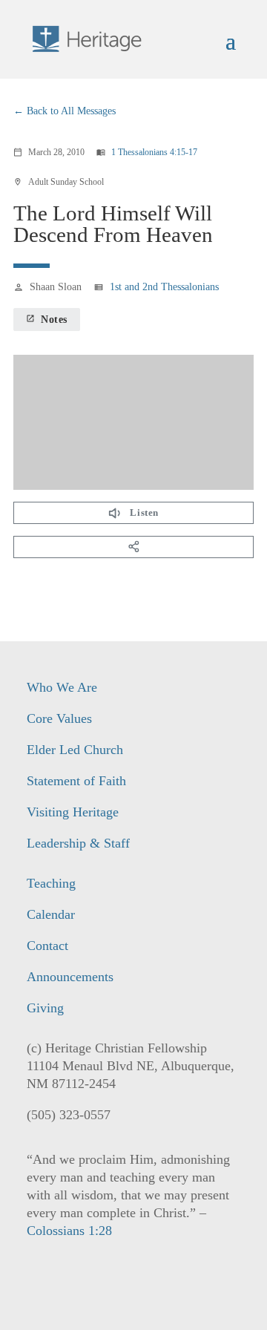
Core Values (59, 718)
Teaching (51, 883)
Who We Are (62, 687)
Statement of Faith (76, 780)
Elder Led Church (75, 749)
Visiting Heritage (73, 812)
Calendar (51, 914)
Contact (47, 945)
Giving (45, 1007)
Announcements (70, 976)
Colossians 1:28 (69, 1230)
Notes (46, 319)
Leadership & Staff (78, 843)
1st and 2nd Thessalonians (164, 286)
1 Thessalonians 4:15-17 (154, 152)
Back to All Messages (71, 111)
